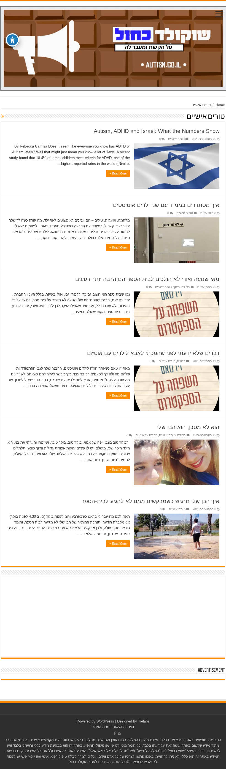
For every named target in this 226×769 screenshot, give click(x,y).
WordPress (105, 721)
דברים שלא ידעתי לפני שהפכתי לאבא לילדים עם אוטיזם (153, 353)
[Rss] (119, 733)
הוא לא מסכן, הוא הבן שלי (188, 427)
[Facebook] (114, 733)
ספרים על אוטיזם (146, 435)
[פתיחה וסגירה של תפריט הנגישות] (12, 40)
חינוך (176, 287)
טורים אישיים (176, 139)
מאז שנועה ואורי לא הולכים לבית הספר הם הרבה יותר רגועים (147, 279)
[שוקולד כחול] (113, 47)
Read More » (118, 173)
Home (220, 105)
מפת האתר (100, 727)
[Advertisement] (113, 616)
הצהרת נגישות (123, 727)
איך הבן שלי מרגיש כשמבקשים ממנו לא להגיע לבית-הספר (150, 501)
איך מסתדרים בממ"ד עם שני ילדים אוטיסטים (166, 205)
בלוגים (185, 287)
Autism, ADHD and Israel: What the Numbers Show (156, 131)
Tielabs (144, 721)
